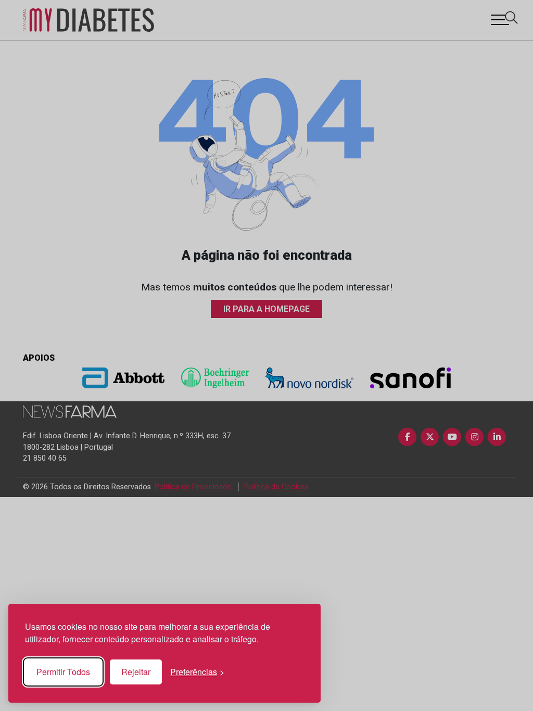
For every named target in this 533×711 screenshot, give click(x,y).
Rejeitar (135, 672)
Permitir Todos (63, 672)
